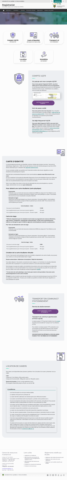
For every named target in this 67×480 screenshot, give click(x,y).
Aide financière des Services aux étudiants (32, 462)
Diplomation (40, 10)
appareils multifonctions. (32, 167)
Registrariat (8, 5)
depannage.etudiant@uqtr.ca (39, 131)
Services (23, 10)
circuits (58, 321)
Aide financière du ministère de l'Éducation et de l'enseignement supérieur (32, 458)
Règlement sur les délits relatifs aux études (54, 462)
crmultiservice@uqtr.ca (28, 428)
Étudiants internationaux (30, 466)
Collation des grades (48, 10)
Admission (57, 1)
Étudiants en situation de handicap (33, 464)
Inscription (16, 10)
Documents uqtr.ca (21, 13)
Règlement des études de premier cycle (54, 457)
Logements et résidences (30, 455)
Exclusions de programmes (9, 13)
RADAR (39, 269)
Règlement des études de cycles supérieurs (53, 459)
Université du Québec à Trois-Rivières (13, 1)
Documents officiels (30, 10)
